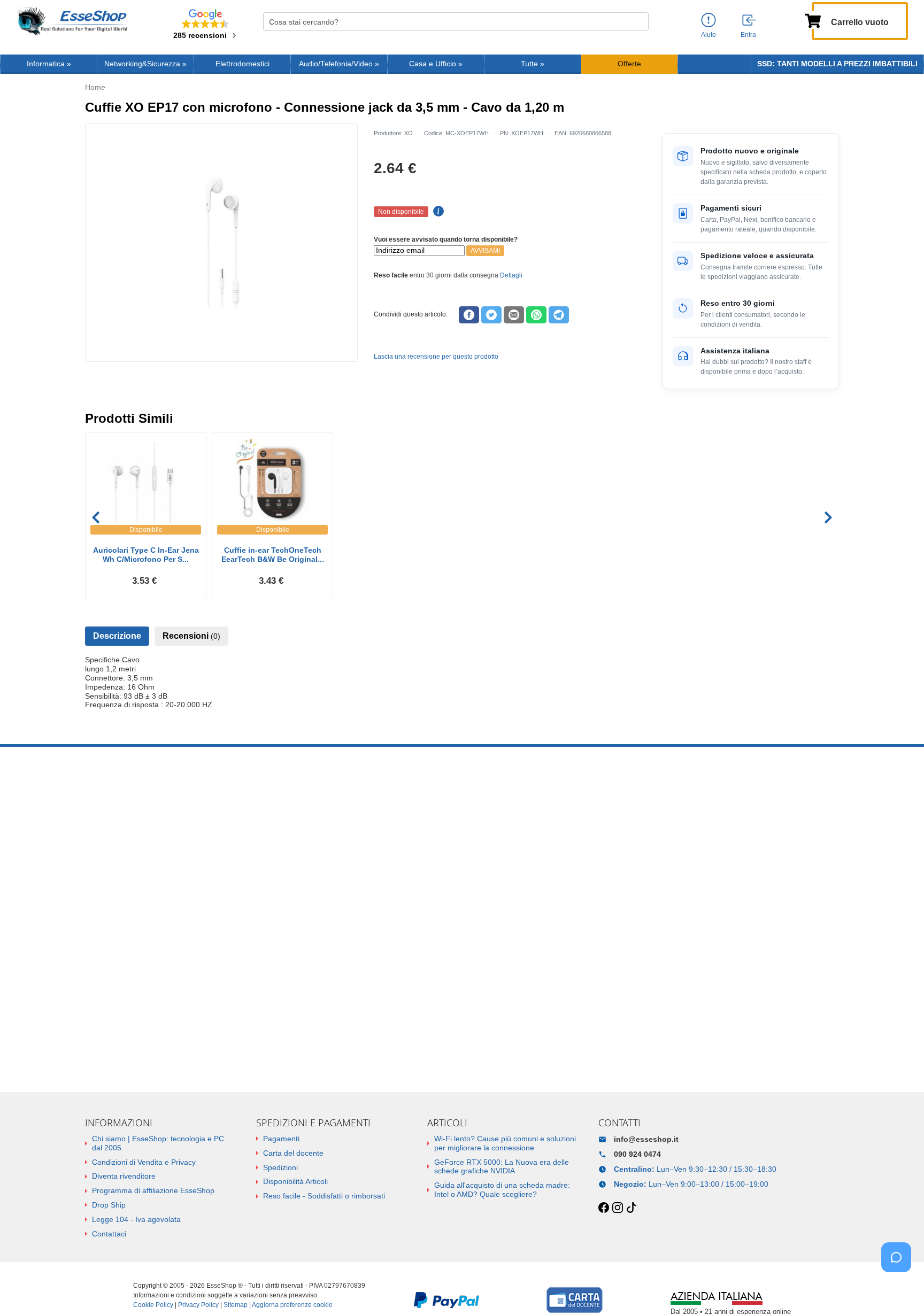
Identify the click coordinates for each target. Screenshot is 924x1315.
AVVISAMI (485, 250)
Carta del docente (293, 1153)
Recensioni (191, 635)
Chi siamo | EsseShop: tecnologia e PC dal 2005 (158, 1143)
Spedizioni (280, 1167)
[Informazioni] (708, 20)
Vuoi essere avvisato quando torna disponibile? (446, 239)
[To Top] (899, 1290)
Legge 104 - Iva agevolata (136, 1219)
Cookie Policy (153, 1305)
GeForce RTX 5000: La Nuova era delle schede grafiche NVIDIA (501, 1166)
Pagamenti (281, 1138)
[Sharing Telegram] (559, 314)
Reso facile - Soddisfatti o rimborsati (324, 1196)
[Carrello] (813, 20)
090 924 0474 (637, 1154)
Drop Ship (109, 1205)
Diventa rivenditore (124, 1176)
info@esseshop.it (646, 1139)
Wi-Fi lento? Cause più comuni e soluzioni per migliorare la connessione (505, 1143)
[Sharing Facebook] (469, 314)
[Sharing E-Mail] (514, 314)
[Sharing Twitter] (491, 314)
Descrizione (117, 635)
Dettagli (511, 275)
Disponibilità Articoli (295, 1181)
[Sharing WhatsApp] (536, 314)
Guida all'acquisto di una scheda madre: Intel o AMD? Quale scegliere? (502, 1189)
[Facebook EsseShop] (603, 1208)
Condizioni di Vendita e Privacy (144, 1162)
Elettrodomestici (242, 64)
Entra (748, 34)
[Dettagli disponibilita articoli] (437, 211)
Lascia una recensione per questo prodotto (436, 356)
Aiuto (708, 34)
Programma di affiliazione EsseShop (153, 1190)
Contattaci (109, 1233)
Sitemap (236, 1305)
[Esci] (750, 21)
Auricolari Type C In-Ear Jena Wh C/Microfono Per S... (146, 554)
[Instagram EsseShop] (617, 1208)
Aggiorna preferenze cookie (292, 1305)
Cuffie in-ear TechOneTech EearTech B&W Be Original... (272, 554)
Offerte (629, 64)
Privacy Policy (198, 1305)
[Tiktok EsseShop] (631, 1208)
